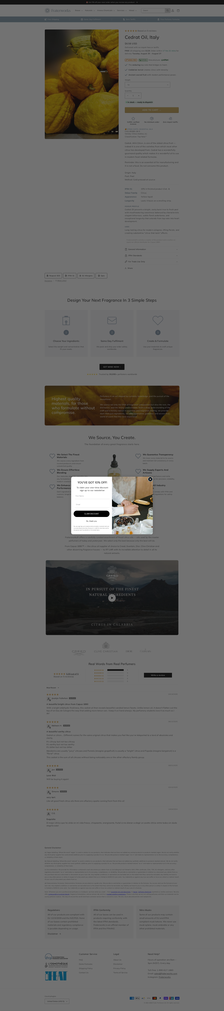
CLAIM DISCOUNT (91, 514)
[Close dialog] (150, 479)
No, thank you (91, 521)
